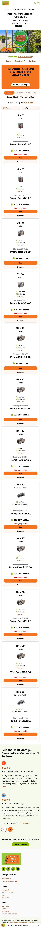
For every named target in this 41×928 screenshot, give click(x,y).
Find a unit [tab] (9, 93)
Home (7, 9)
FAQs (3, 895)
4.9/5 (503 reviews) (25, 56)
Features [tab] (19, 93)
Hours (8, 61)
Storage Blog (6, 911)
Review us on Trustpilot (10, 914)
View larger (6, 50)
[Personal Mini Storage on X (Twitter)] (8, 869)
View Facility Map (27, 97)
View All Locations (9, 882)
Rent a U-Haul (12, 97)
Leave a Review (20, 844)
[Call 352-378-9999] (35, 3)
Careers (4, 909)
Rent (20, 158)
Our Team (5, 906)
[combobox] (30, 108)
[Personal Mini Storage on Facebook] (4, 869)
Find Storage (6, 878)
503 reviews (24, 823)
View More (20, 138)
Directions (19, 61)
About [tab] (27, 93)
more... (4, 786)
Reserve (20, 162)
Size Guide (28, 102)
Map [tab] (34, 93)
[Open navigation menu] (38, 3)
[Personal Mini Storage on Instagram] (13, 869)
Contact (32, 61)
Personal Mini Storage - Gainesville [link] (26, 9)
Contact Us (5, 890)
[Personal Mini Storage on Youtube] (18, 869)
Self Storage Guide (8, 892)
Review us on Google (20, 85)
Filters (7, 108)
